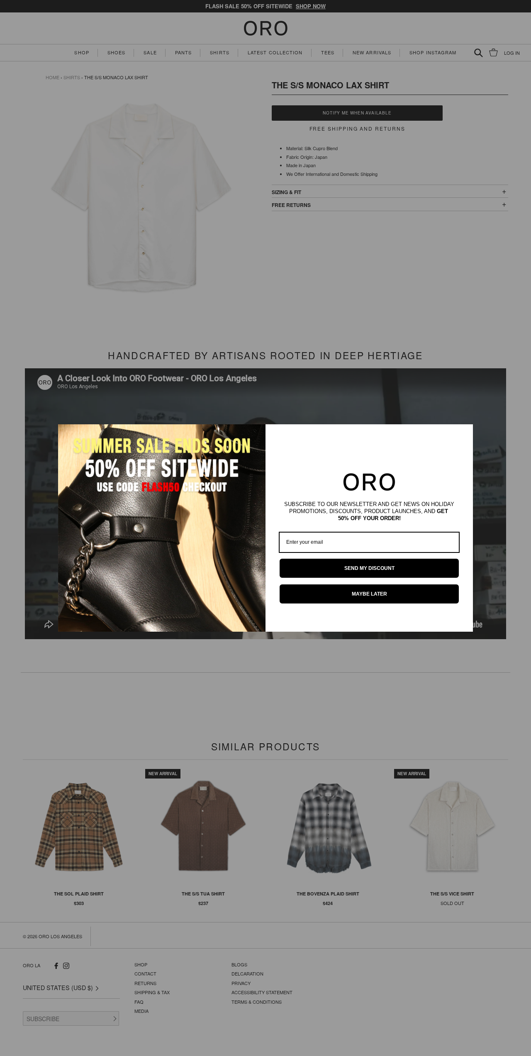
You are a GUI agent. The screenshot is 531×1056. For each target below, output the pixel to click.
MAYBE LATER (369, 594)
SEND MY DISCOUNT (369, 568)
